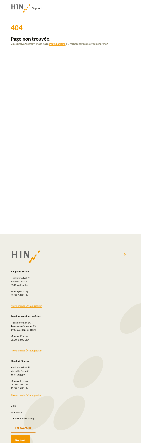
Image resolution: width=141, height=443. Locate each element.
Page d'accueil (57, 43)
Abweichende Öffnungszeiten (26, 305)
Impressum (17, 412)
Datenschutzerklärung (22, 418)
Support (37, 8)
